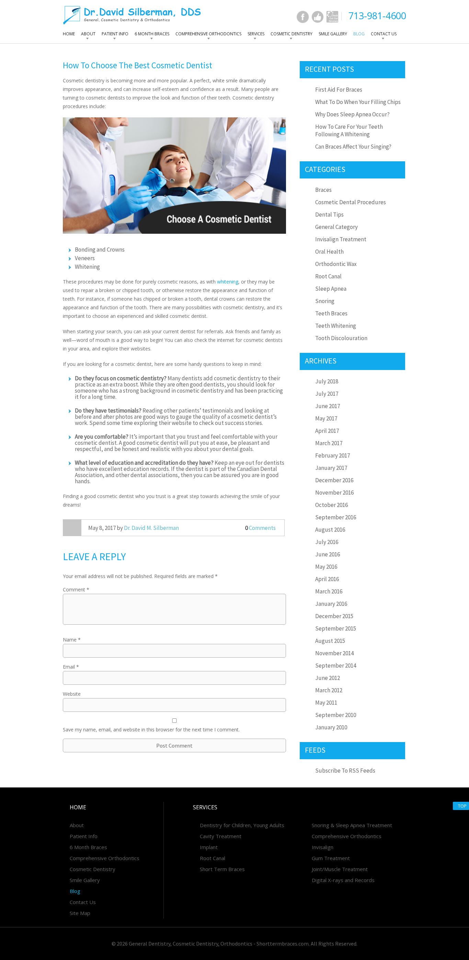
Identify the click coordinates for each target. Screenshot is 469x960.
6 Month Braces (152, 34)
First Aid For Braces (338, 89)
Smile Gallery (333, 34)
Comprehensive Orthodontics (208, 34)
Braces (323, 190)
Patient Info (115, 34)
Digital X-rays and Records (343, 880)
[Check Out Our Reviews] (332, 17)
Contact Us (384, 34)
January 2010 (331, 727)
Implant (209, 847)
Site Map (80, 913)
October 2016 (331, 505)
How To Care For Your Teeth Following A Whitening (349, 130)
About (88, 34)
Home (69, 34)
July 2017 (326, 393)
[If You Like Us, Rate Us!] (317, 17)
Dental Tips (329, 214)
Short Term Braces (222, 869)
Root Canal (328, 276)
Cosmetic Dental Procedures (350, 202)
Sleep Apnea (330, 288)
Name (72, 639)
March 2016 (328, 591)
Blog (359, 34)
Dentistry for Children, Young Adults (242, 825)
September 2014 (335, 665)
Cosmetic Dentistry (291, 34)
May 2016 (326, 566)
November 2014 (334, 653)
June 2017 (327, 406)
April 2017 (327, 431)
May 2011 (326, 702)
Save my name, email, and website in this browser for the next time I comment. (151, 729)
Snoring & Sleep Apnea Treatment (352, 825)
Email (71, 666)
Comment (76, 589)
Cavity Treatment (220, 836)
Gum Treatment (331, 858)
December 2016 (334, 480)
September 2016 (335, 517)
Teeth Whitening (335, 325)
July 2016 (326, 542)
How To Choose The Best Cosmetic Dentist (137, 65)
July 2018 (326, 381)
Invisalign (322, 847)
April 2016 (327, 579)
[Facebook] (303, 17)
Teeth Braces (331, 313)
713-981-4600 (377, 15)
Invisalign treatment (340, 239)
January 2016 (331, 604)
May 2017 (326, 418)
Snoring (324, 301)
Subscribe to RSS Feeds (345, 770)
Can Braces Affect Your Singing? (353, 146)
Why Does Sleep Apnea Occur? (352, 114)
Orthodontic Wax (336, 264)
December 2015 (334, 616)
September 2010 (335, 715)
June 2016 (327, 554)
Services (256, 34)
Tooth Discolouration (341, 338)
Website (72, 694)
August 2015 (330, 641)
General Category (336, 227)
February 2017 (332, 455)
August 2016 (330, 529)
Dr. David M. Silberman (151, 528)
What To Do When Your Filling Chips (358, 102)
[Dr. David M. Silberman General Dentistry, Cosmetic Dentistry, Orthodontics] (132, 14)
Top (462, 806)
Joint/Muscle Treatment (340, 869)
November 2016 (334, 492)
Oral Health (329, 251)
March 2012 (328, 690)
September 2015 (335, 628)
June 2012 (327, 678)
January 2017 (331, 468)
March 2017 (328, 443)
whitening (227, 281)
